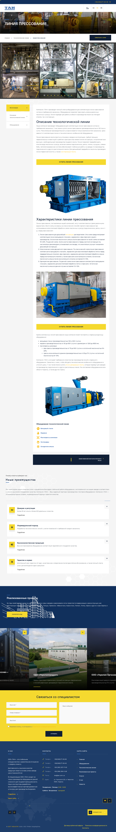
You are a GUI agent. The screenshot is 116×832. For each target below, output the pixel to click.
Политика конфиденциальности (96, 825)
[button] (8, 70)
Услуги (81, 776)
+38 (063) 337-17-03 (60, 767)
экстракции (69, 234)
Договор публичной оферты (73, 825)
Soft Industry (13, 826)
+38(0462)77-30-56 (101, 2)
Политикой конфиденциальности (44, 726)
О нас (81, 780)
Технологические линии (21, 38)
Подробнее (21, 515)
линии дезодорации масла (75, 365)
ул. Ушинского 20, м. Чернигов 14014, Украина (63, 781)
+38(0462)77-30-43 (60, 763)
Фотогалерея (14, 108)
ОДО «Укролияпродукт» (46, 674)
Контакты (85, 828)
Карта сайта (12, 798)
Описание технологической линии (17, 116)
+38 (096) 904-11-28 (60, 771)
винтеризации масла (68, 152)
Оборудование (14, 125)
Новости (82, 784)
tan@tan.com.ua (59, 775)
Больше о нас (97, 812)
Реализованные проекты (87, 772)
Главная (7, 38)
